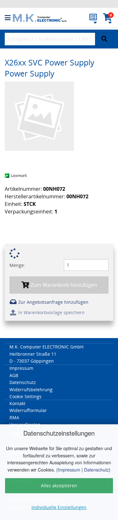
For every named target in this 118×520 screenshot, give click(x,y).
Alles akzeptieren (59, 486)
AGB (13, 375)
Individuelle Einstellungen (59, 507)
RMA (14, 418)
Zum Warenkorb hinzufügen (63, 284)
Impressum (69, 469)
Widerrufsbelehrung (31, 390)
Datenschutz (96, 469)
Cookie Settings (25, 396)
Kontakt (17, 403)
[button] (9, 18)
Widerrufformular (28, 410)
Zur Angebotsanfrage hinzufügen (52, 302)
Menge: (17, 265)
